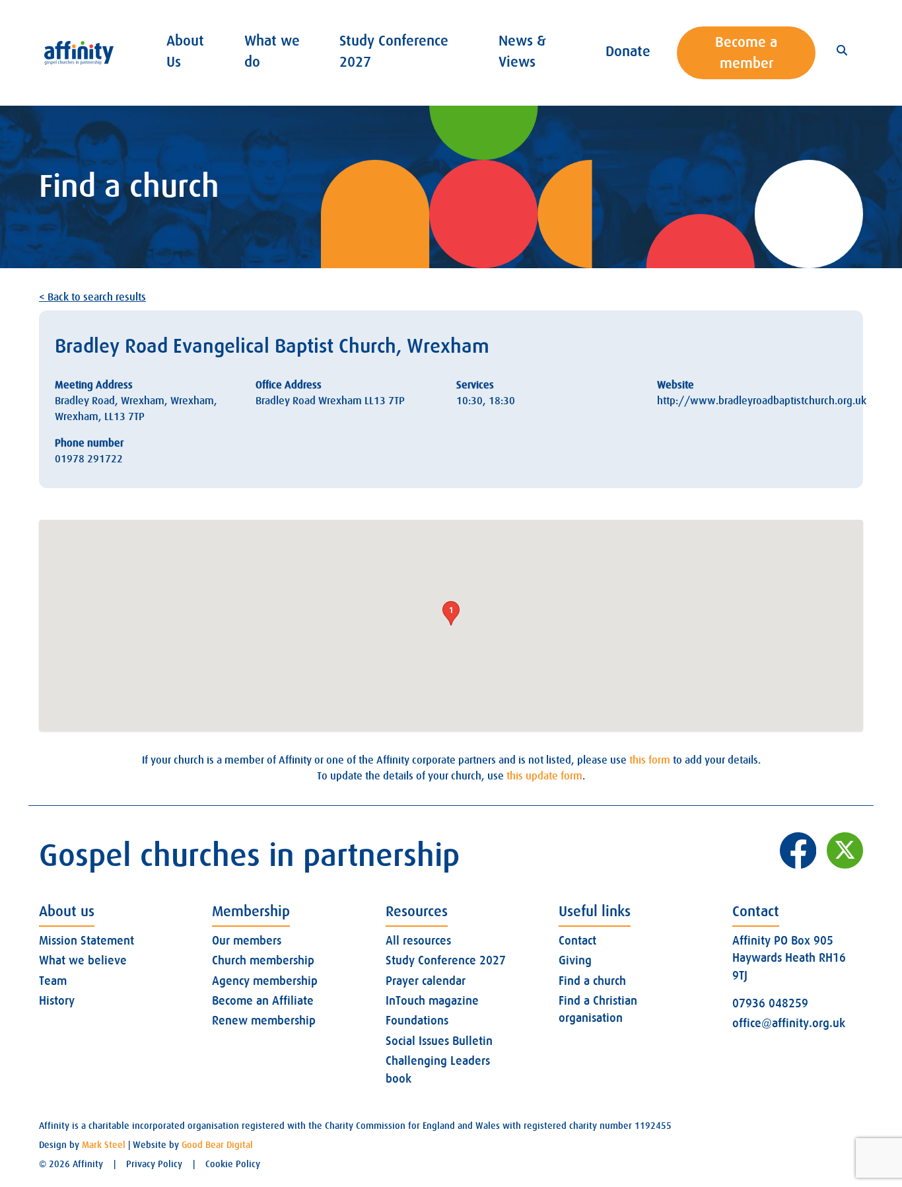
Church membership (263, 960)
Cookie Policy (232, 1164)
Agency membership (265, 981)
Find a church (592, 981)
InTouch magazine (432, 1000)
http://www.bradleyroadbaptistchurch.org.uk (761, 401)
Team (53, 981)
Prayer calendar (426, 981)
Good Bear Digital (217, 1144)
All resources (418, 940)
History (57, 1000)
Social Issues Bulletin (439, 1041)
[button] (451, 613)
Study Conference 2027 (446, 960)
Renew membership (264, 1020)
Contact (577, 940)
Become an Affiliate (263, 1000)
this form (649, 760)
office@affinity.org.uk (788, 1023)
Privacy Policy (154, 1164)
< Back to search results (92, 297)
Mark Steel (103, 1144)
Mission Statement (86, 940)
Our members (246, 940)
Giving (575, 960)
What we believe (83, 960)
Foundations (417, 1020)
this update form (544, 776)
